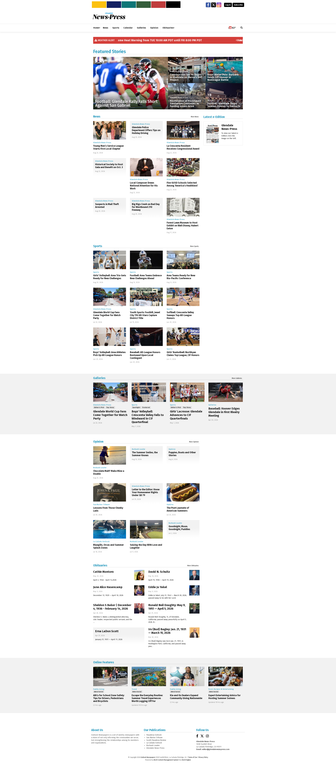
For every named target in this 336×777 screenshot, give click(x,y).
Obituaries (100, 565)
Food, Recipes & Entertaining (221, 689)
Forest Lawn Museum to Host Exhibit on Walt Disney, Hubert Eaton (182, 225)
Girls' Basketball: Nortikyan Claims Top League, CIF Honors (183, 354)
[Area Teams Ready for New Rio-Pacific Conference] (183, 260)
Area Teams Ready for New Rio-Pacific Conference (181, 277)
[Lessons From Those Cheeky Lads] (109, 492)
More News (195, 117)
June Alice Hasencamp (107, 587)
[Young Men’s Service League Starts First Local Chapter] (109, 130)
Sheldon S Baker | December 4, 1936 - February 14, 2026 (112, 606)
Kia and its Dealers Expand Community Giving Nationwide (186, 697)
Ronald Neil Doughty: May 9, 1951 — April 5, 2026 (166, 606)
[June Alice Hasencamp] (139, 590)
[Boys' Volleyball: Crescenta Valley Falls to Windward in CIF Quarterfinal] (149, 392)
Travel (134, 689)
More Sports (194, 246)
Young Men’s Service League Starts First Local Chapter (108, 147)
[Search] (241, 28)
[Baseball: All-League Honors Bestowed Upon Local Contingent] (146, 336)
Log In (228, 5)
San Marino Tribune (101, 504)
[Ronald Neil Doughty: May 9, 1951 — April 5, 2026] (194, 608)
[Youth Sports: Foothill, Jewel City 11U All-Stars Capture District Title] (146, 297)
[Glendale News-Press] (212, 137)
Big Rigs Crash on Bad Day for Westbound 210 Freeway (146, 207)
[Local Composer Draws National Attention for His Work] (146, 167)
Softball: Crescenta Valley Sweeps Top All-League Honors (180, 315)
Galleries (99, 378)
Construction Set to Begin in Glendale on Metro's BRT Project (186, 77)
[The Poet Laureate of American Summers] (183, 492)
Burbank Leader (100, 468)
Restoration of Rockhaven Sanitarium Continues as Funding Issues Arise (185, 103)
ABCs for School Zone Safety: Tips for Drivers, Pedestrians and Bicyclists (108, 698)
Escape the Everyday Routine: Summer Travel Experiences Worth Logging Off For (147, 698)
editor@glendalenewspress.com (215, 749)
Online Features (103, 662)
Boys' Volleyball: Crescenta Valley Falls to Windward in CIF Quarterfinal (148, 417)
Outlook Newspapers (148, 757)
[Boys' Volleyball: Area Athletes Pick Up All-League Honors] (109, 336)
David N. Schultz (159, 571)
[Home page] (109, 16)
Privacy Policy (203, 757)
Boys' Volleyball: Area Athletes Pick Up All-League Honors (109, 354)
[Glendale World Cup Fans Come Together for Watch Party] (109, 297)
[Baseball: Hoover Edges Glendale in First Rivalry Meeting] (225, 392)
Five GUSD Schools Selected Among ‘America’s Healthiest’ (182, 184)
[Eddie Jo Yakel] (194, 590)
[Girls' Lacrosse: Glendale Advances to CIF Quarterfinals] (187, 392)
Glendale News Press (179, 71)
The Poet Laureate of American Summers (178, 509)
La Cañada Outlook (101, 542)
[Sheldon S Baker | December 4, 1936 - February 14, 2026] (139, 608)
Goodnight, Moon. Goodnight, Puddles (179, 528)
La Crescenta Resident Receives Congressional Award (183, 147)
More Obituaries (193, 566)
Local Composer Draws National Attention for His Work (144, 185)
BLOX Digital (186, 760)
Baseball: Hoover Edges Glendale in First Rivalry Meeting (224, 412)
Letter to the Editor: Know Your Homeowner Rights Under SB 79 (145, 492)
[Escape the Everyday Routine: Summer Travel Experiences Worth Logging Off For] (149, 676)
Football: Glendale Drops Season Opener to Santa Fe (223, 105)
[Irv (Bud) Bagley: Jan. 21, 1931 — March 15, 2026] (194, 632)
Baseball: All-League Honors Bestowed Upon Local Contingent (145, 355)
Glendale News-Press (229, 127)
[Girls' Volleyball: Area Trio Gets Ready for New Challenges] (109, 260)
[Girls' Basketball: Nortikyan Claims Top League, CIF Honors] (183, 336)
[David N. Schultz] (194, 575)
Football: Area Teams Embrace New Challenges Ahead (146, 277)
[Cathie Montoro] (139, 575)
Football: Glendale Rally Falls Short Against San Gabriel (126, 103)
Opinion (98, 441)
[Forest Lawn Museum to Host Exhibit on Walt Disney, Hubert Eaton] (183, 207)
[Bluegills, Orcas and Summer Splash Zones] (109, 529)
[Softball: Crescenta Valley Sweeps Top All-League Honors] (183, 297)
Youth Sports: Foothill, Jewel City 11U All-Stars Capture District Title (145, 315)
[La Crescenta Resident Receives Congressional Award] (183, 130)
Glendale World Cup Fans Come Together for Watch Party (106, 315)
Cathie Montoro (103, 571)
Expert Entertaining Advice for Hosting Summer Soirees (224, 697)
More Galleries (237, 378)
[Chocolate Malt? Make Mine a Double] (109, 455)
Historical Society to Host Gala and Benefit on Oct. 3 (109, 166)
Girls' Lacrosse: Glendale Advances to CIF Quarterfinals (186, 415)
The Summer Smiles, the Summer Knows (145, 454)
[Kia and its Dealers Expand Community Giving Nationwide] (187, 676)
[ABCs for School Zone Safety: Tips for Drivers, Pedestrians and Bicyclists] (110, 676)
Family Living (98, 689)
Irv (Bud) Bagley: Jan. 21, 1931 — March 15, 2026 (167, 631)
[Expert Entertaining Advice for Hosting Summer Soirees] (225, 676)
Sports (98, 98)
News (96, 116)
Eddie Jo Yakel (157, 587)
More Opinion (194, 442)
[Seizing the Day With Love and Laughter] (146, 529)
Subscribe (238, 5)
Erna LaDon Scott (107, 631)
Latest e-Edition (214, 117)
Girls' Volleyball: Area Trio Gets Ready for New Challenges (109, 277)
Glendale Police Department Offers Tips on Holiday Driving (146, 130)
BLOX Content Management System (166, 760)
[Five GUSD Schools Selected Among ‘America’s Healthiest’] (183, 167)
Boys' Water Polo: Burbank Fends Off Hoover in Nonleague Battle (223, 77)
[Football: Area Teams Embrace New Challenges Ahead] (146, 260)
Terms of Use (192, 757)
